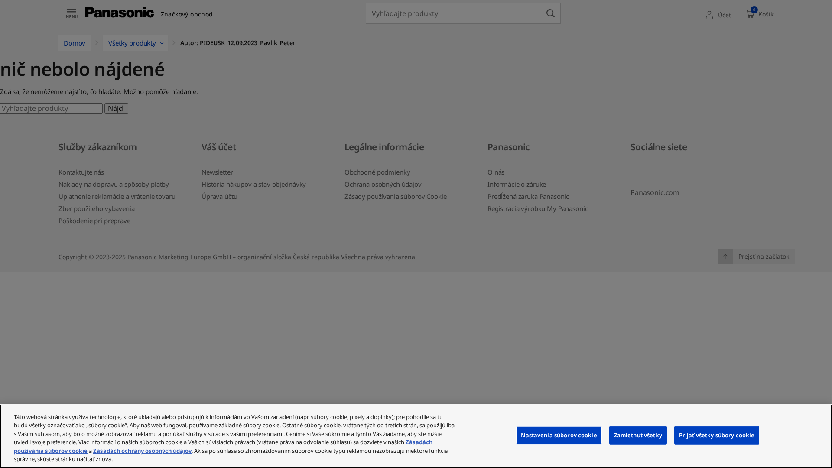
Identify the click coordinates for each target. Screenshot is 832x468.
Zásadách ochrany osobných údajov (142, 451)
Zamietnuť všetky (638, 435)
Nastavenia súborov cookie (559, 435)
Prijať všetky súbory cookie (717, 435)
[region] (416, 436)
